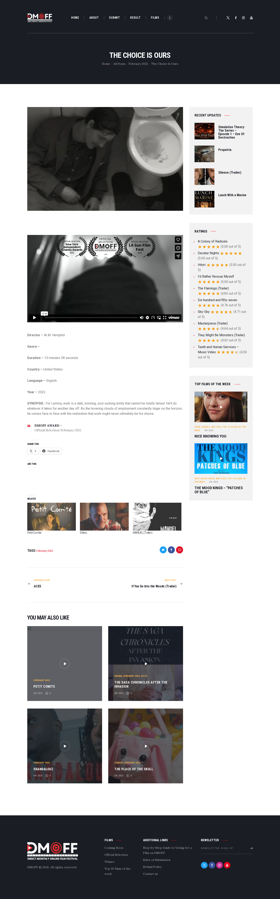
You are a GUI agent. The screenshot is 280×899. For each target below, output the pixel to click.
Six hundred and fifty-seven (217, 300)
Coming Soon (114, 848)
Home (106, 64)
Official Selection (116, 855)
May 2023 (216, 427)
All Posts (119, 64)
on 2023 (37, 693)
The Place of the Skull (133, 769)
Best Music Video (205, 478)
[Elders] (104, 517)
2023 (208, 430)
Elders (83, 532)
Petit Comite (34, 532)
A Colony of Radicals (213, 241)
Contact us (150, 874)
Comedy (118, 762)
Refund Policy (152, 867)
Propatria (224, 150)
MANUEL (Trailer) (142, 532)
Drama (118, 676)
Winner (110, 862)
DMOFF (32, 867)
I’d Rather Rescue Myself (216, 276)
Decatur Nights (208, 253)
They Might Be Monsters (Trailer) (221, 335)
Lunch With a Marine (232, 195)
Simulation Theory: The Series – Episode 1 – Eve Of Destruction (231, 132)
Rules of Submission (156, 860)
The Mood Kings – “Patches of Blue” (219, 490)
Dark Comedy (202, 427)
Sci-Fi (144, 676)
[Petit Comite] (51, 517)
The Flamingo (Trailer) (213, 288)
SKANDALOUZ (43, 769)
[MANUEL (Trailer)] (157, 517)
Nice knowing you (210, 436)
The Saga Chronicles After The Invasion (140, 684)
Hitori (202, 265)
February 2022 (138, 64)
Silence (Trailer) (229, 172)
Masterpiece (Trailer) (213, 323)
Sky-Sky (204, 312)
